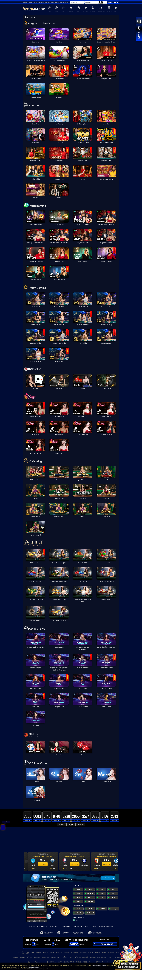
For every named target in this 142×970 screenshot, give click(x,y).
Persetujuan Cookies (99, 965)
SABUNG (85, 11)
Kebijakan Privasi (34, 967)
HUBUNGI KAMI (78, 926)
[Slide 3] (71, 868)
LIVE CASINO (71, 11)
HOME (49, 11)
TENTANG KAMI (33, 926)
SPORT (79, 11)
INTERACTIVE (101, 11)
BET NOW (39, 864)
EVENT (116, 11)
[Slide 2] (70, 868)
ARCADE (92, 11)
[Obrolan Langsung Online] (127, 955)
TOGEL (56, 11)
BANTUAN (44, 926)
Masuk (110, 2)
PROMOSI (109, 11)
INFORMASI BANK (65, 926)
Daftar (116, 2)
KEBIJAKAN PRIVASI (90, 926)
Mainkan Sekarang (108, 878)
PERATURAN (53, 926)
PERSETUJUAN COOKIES (106, 926)
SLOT (63, 11)
